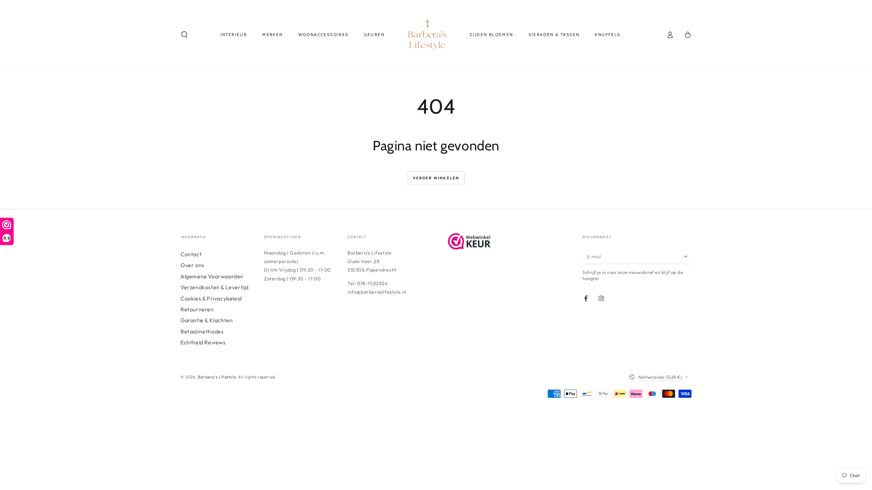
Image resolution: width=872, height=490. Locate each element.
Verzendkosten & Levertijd (215, 287)
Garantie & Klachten (207, 320)
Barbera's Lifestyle (217, 376)
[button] (184, 34)
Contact (191, 254)
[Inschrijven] (687, 256)
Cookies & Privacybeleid (211, 298)
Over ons (192, 265)
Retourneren (197, 309)
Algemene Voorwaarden (212, 276)
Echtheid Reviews (203, 342)
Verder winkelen (436, 178)
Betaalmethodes (202, 331)
